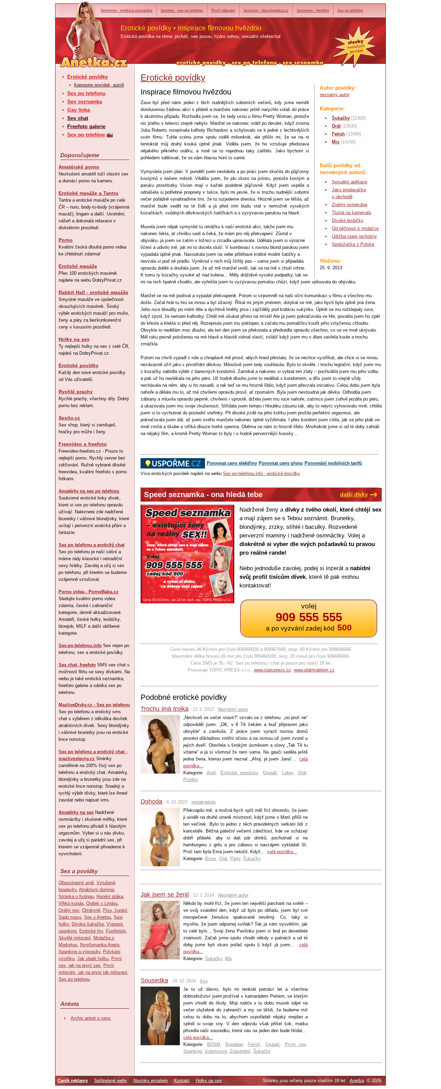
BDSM (213, 1044)
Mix (335, 141)
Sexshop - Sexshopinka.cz (265, 10)
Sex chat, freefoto (77, 664)
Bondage (234, 1044)
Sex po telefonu (86, 93)
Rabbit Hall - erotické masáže (93, 292)
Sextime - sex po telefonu (182, 10)
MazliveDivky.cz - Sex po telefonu (94, 704)
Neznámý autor (233, 709)
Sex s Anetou (97, 917)
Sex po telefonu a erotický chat (91, 544)
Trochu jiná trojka (164, 708)
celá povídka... (282, 851)
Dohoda (151, 801)
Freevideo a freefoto (83, 444)
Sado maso (70, 917)
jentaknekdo (204, 802)
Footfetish (116, 931)
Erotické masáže (78, 266)
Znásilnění (240, 1051)
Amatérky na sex (76, 812)
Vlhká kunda (71, 903)
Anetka (357, 1080)
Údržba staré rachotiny (354, 236)
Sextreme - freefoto (313, 10)
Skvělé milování (75, 937)
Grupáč (270, 772)
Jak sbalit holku (93, 958)
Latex (287, 772)
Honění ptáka (109, 896)
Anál (211, 772)
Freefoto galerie (86, 126)
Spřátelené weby (110, 1080)
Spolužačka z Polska (353, 244)
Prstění (190, 779)
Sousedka (154, 980)
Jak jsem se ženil (165, 894)
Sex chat (77, 118)
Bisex (210, 858)
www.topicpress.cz (272, 670)
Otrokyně (91, 910)
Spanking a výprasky (79, 951)
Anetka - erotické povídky (81, 30)
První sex (296, 1044)
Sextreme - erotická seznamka (126, 10)
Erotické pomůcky (239, 772)
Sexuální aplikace (349, 181)
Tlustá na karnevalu (351, 212)
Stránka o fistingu (76, 896)
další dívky (354, 494)
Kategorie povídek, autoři (99, 85)
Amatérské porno (79, 167)
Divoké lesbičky (347, 220)
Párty (235, 858)
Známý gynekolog (349, 204)
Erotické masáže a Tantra (88, 193)
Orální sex (69, 910)
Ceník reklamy (73, 1080)
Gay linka (78, 110)
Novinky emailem (150, 1080)
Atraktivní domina (96, 889)
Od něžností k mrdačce (355, 228)
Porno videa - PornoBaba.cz (89, 591)
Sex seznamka (84, 101)
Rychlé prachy (76, 391)
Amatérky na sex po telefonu (89, 491)
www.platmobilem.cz (314, 670)
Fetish (338, 134)
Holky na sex (74, 339)
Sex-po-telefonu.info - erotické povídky (261, 473)
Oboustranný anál (76, 882)
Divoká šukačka (88, 924)
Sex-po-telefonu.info (80, 645)
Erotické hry (91, 931)
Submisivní (216, 1051)
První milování (223, 10)
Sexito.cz (69, 418)
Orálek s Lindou (101, 903)
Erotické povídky (87, 77)
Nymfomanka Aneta (99, 944)
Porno (66, 240)
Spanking (192, 1051)
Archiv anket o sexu (91, 1018)
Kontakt (181, 1080)
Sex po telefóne (350, 10)
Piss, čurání (115, 910)
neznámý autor (334, 94)
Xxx (204, 981)
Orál (336, 126)
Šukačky (341, 118)
